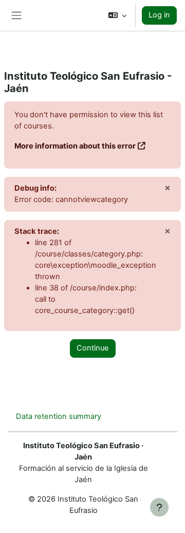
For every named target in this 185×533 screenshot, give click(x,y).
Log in (159, 15)
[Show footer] (159, 507)
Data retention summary (58, 416)
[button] (117, 15)
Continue (93, 348)
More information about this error (75, 146)
